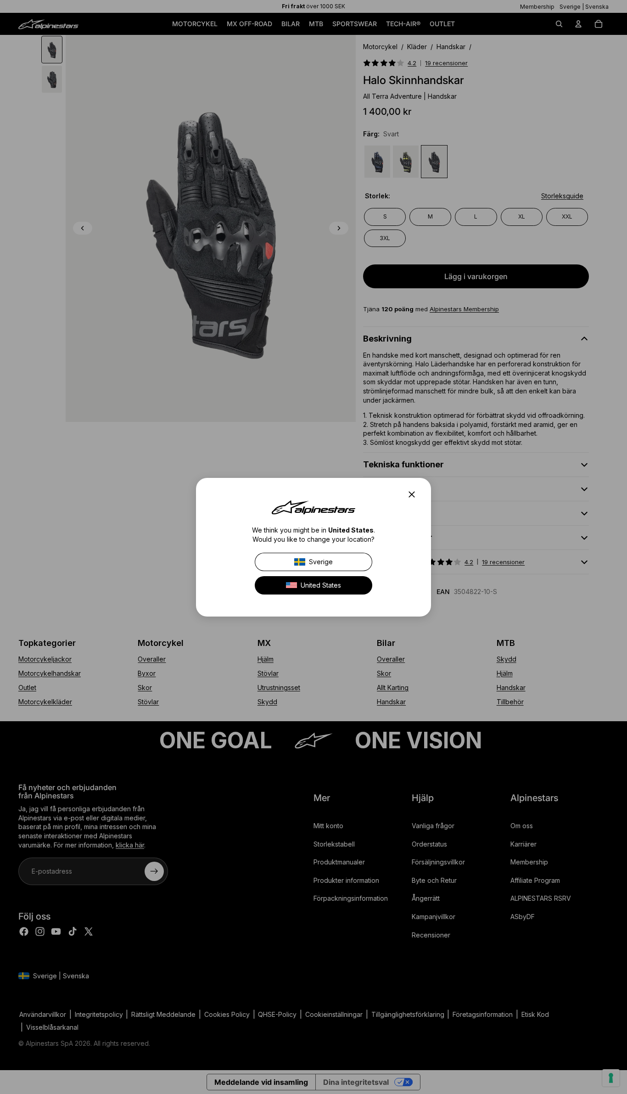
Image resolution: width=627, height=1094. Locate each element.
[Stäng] (414, 494)
